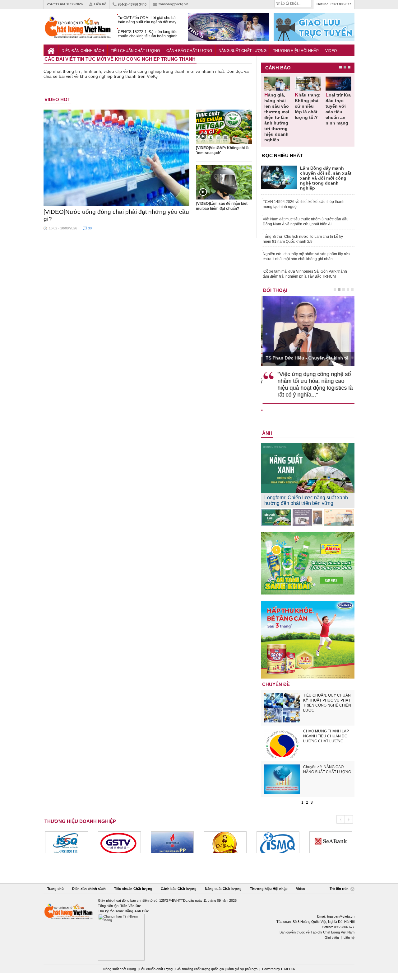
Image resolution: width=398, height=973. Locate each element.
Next (349, 819)
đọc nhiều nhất (282, 155)
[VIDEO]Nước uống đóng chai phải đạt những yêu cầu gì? (116, 215)
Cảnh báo (278, 67)
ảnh (267, 433)
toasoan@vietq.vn (173, 4)
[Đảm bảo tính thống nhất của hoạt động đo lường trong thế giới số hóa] (308, 517)
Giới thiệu (332, 937)
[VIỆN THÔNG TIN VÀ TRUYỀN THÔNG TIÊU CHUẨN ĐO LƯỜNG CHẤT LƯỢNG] (225, 842)
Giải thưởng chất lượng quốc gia (200, 969)
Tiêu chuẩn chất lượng (156, 969)
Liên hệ (100, 4)
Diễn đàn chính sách (83, 51)
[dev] (119, 842)
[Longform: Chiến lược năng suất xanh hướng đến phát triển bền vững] (276, 517)
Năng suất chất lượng (119, 969)
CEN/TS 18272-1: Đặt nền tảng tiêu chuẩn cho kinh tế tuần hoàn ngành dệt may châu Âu (148, 34)
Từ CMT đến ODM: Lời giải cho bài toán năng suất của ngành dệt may (147, 20)
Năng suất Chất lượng (242, 51)
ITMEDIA (288, 969)
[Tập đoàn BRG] (330, 842)
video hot (57, 99)
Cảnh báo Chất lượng (189, 51)
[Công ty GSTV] (66, 842)
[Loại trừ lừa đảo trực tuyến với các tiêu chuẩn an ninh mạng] (338, 84)
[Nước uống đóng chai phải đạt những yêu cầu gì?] (117, 158)
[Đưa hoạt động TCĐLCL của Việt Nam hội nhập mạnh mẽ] (339, 517)
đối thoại (275, 290)
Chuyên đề (276, 684)
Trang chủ (55, 889)
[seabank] (278, 842)
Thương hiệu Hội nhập (296, 51)
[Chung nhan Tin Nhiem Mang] (199, 929)
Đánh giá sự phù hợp (241, 969)
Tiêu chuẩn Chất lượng (135, 51)
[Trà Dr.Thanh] (172, 842)
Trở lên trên (339, 889)
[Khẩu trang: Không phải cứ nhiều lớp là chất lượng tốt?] (308, 84)
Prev (340, 819)
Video (331, 51)
